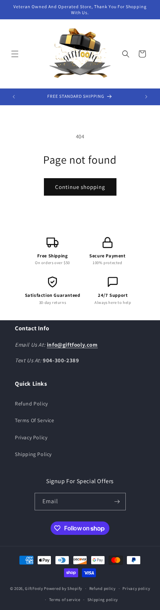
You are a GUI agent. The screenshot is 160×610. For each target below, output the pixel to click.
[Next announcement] (146, 97)
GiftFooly (34, 588)
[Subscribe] (117, 501)
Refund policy (102, 588)
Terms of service (64, 599)
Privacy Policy (31, 437)
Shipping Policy (33, 454)
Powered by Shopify (63, 588)
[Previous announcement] (14, 97)
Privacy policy (136, 588)
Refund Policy (31, 403)
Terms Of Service (34, 420)
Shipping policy (102, 599)
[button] (15, 54)
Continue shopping (80, 186)
